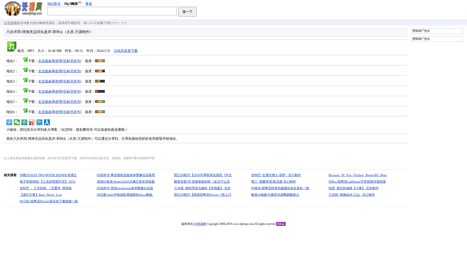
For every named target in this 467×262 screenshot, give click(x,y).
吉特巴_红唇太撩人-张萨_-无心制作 (276, 175)
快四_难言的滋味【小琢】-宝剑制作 (354, 188)
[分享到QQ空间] (24, 122)
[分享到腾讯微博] (39, 122)
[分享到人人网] (47, 122)
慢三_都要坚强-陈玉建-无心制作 (273, 181)
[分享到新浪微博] (32, 122)
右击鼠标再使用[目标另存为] (59, 61)
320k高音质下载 (126, 51)
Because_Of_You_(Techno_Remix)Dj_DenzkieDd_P (363, 175)
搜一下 (187, 12)
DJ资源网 (10, 23)
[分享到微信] (17, 122)
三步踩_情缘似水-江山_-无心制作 (352, 194)
